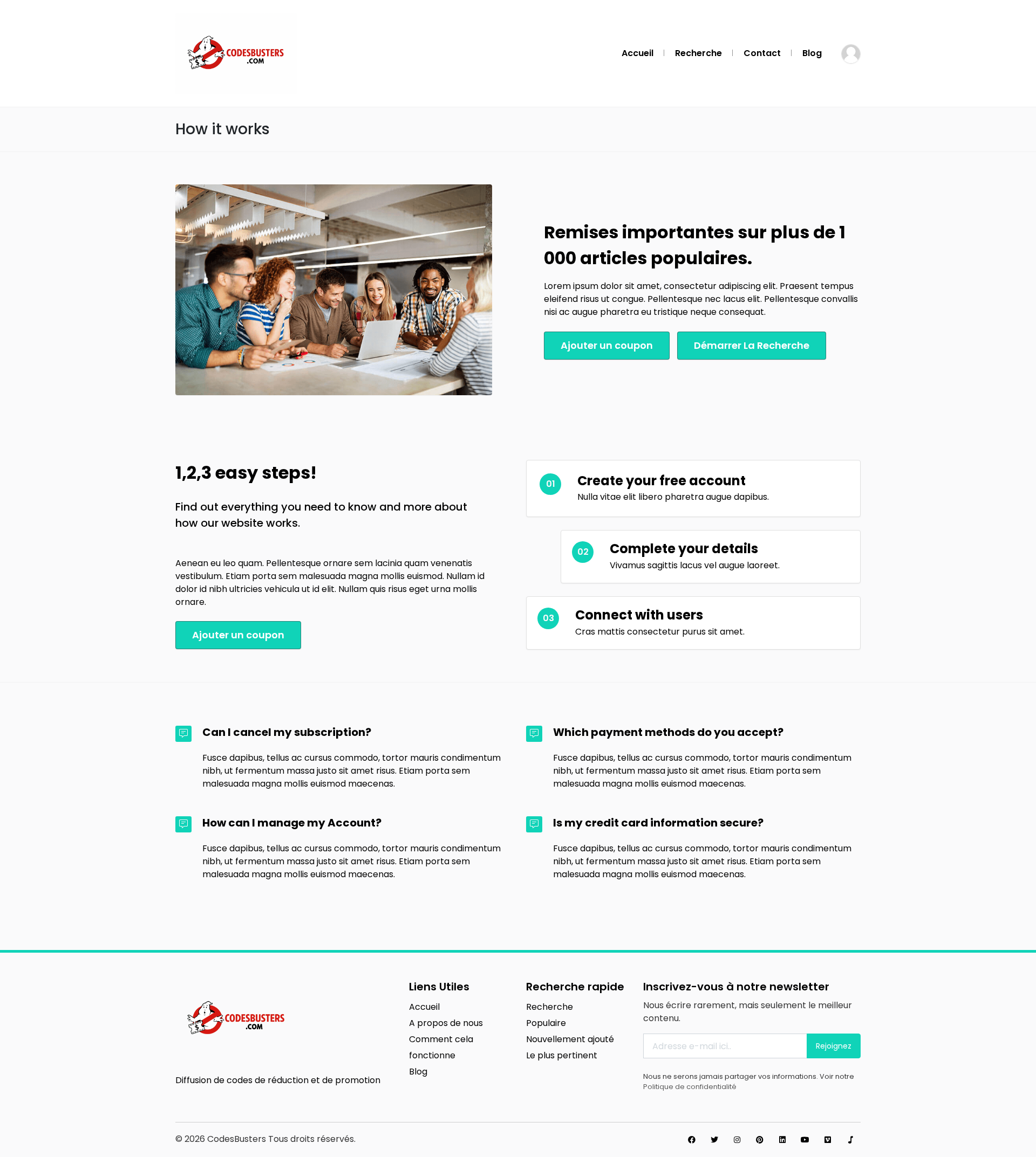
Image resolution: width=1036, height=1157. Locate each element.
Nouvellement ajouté (570, 1039)
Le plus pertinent (561, 1055)
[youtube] (805, 1139)
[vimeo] (827, 1139)
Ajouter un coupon (607, 345)
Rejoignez (833, 1046)
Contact (762, 53)
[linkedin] (782, 1139)
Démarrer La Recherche (751, 345)
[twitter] (714, 1139)
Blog (812, 53)
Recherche (698, 53)
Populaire (546, 1023)
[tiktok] (850, 1139)
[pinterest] (759, 1139)
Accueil (637, 53)
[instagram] (737, 1139)
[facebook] (691, 1139)
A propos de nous (446, 1023)
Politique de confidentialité (690, 1086)
